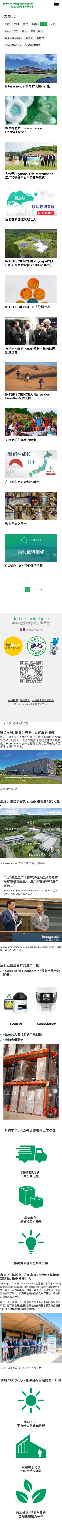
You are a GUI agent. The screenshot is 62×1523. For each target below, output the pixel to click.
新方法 (29, 38)
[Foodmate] (26, 694)
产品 (15, 31)
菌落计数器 (37, 31)
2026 (35, 24)
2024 (16, 24)
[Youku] (45, 694)
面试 (52, 24)
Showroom (32, 45)
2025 (25, 24)
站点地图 (13, 700)
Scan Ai (16, 1024)
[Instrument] (35, 694)
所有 (7, 24)
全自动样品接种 (13, 38)
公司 (43, 24)
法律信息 (25, 700)
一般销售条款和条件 (43, 700)
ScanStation (13, 45)
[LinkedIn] (17, 694)
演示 (24, 31)
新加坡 (40, 38)
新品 (7, 31)
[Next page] (41, 589)
